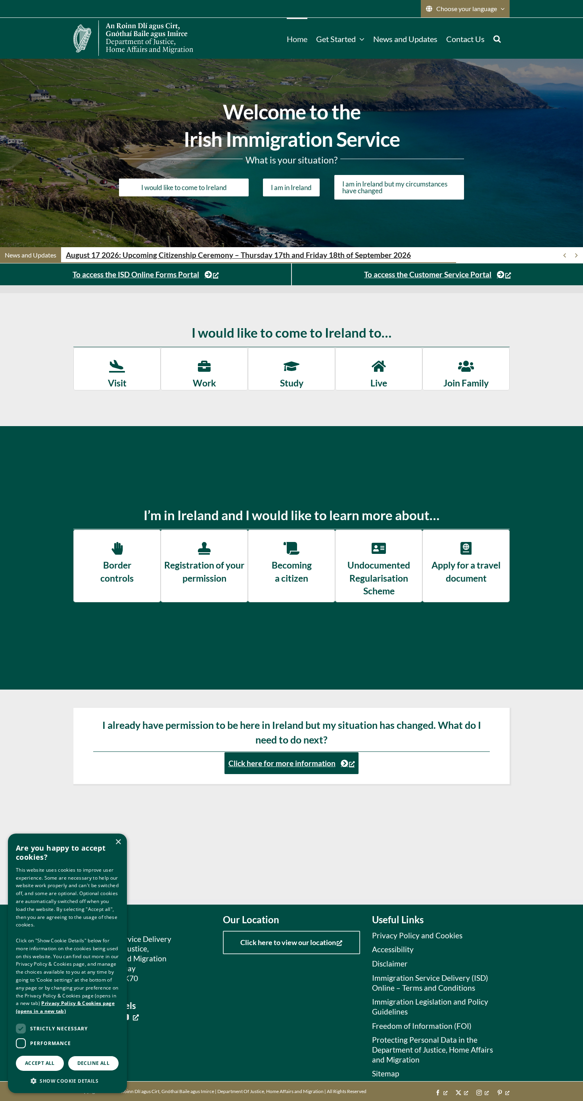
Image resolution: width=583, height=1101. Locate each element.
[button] (497, 38)
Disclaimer (390, 963)
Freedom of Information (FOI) (422, 1025)
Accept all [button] (40, 1063)
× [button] (118, 842)
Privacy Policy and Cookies (417, 935)
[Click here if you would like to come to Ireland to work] (204, 369)
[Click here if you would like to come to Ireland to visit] (117, 369)
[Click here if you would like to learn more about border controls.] (117, 566)
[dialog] (67, 963)
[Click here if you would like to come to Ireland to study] (291, 369)
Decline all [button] (93, 1063)
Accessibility (393, 949)
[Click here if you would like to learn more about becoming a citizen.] (291, 566)
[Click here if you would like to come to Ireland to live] (378, 369)
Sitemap (385, 1073)
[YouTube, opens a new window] (130, 1017)
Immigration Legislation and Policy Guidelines (430, 1006)
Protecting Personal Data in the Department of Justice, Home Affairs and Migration (432, 1049)
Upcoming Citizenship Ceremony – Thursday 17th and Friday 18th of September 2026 (238, 254)
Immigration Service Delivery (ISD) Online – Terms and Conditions (430, 982)
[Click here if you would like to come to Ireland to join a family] (466, 369)
